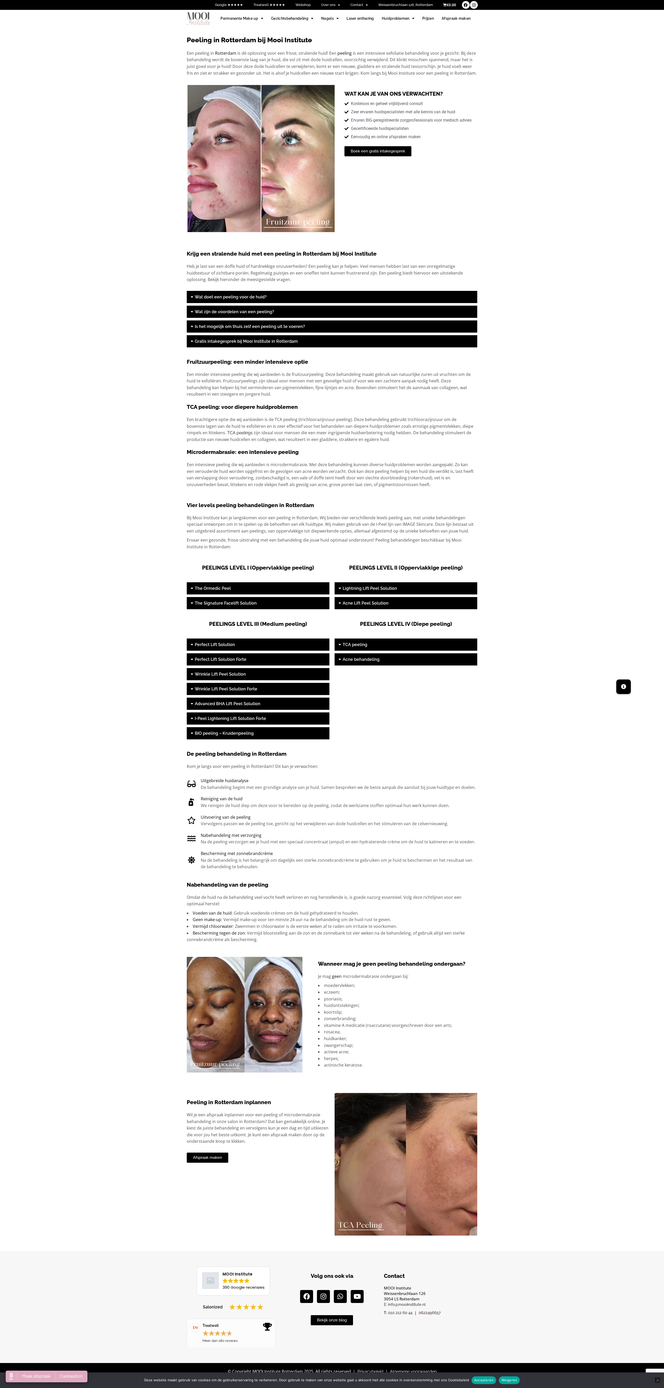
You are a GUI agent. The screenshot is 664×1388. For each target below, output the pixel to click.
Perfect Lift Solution (215, 644)
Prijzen (428, 18)
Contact (356, 5)
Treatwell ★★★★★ (269, 5)
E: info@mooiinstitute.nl (405, 1304)
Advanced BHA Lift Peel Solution (227, 703)
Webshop (303, 5)
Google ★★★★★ (229, 5)
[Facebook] (466, 5)
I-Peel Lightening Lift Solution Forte (230, 718)
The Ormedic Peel (213, 588)
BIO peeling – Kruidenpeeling (224, 733)
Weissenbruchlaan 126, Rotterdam (405, 5)
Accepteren (484, 1380)
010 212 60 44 (400, 1312)
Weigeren (509, 1380)
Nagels (327, 18)
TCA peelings (240, 432)
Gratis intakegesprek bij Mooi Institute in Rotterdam (246, 341)
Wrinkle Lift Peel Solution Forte (226, 688)
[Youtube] (357, 1296)
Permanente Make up (239, 18)
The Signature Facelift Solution (226, 603)
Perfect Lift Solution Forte (220, 659)
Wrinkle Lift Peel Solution (220, 674)
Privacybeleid (370, 1371)
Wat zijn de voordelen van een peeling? (234, 311)
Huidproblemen (396, 18)
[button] (332, 297)
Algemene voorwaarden (413, 1371)
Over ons (328, 5)
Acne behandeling (361, 659)
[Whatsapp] (340, 1296)
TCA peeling (355, 644)
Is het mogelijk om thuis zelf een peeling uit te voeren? (250, 326)
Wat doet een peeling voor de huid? (231, 297)
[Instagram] (474, 5)
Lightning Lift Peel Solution (370, 588)
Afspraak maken (456, 18)
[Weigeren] (657, 1380)
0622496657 (430, 1312)
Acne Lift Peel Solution (366, 603)
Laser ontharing (360, 18)
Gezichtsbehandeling (289, 18)
